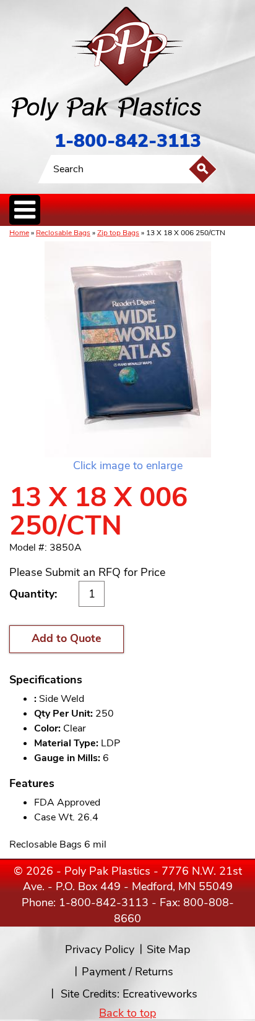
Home (19, 233)
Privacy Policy (99, 949)
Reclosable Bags (63, 233)
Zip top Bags (118, 233)
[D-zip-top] (127, 349)
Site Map (168, 949)
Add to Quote (67, 638)
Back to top (127, 1013)
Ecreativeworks (160, 993)
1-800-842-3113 (127, 141)
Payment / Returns (127, 971)
